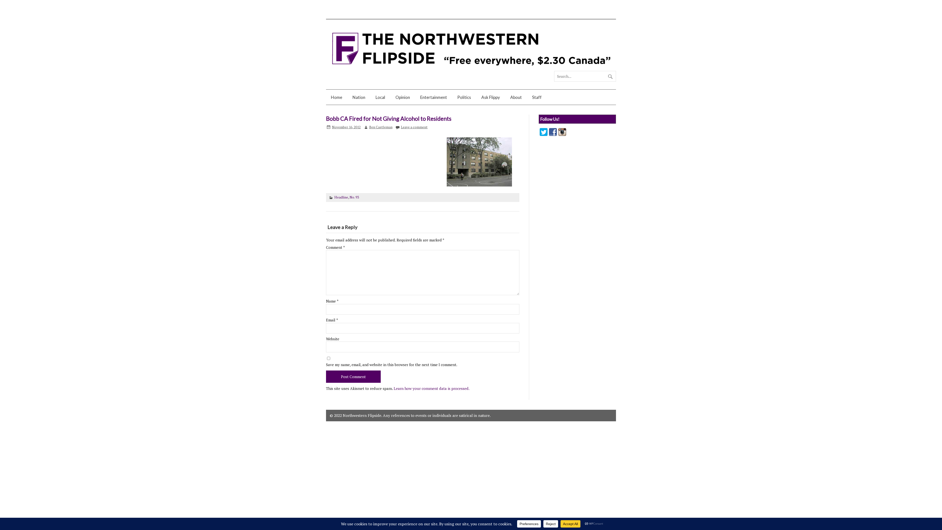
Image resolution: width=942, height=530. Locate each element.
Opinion (402, 97)
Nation (359, 97)
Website (332, 339)
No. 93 (354, 197)
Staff (537, 97)
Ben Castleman (380, 127)
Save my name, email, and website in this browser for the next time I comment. (391, 365)
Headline (341, 197)
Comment (335, 247)
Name (332, 301)
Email (332, 320)
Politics (464, 97)
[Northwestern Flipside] (471, 68)
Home (336, 97)
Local (380, 97)
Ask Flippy (490, 97)
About (516, 97)
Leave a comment (414, 127)
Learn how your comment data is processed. (432, 388)
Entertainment (433, 97)
